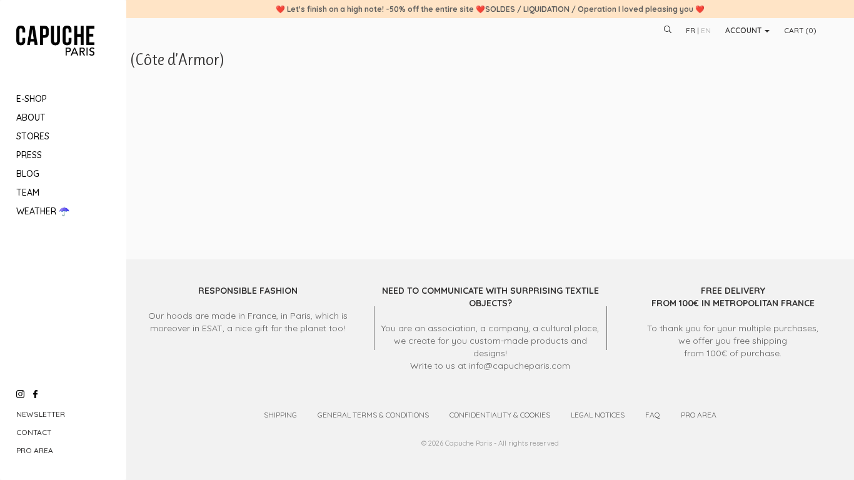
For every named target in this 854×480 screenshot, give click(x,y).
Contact (33, 432)
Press (29, 155)
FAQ (652, 414)
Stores (32, 136)
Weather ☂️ (42, 211)
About (31, 117)
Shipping (280, 414)
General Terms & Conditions (373, 414)
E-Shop (31, 98)
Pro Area (34, 450)
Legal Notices (598, 414)
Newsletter (40, 414)
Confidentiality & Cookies (500, 414)
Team (27, 192)
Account (744, 30)
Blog (27, 173)
